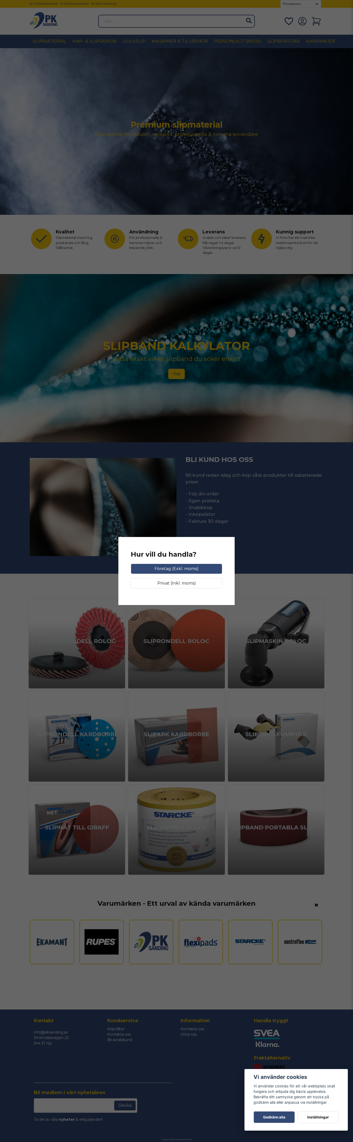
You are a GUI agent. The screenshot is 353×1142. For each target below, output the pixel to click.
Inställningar (318, 1117)
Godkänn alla (274, 1117)
